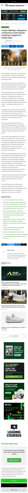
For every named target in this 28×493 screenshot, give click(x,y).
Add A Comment (14, 336)
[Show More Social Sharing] (25, 46)
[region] (14, 479)
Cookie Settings (14, 485)
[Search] (26, 5)
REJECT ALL (14, 489)
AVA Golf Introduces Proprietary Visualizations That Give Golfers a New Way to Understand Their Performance (13, 284)
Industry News (5, 27)
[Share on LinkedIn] (12, 46)
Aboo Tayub (8, 40)
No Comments (5, 42)
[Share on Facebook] (20, 46)
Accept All (14, 480)
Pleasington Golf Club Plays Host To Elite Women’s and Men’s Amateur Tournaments (13, 306)
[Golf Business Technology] (14, 5)
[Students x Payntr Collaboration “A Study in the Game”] (14, 318)
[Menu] (2, 5)
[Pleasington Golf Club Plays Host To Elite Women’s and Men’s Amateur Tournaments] (14, 297)
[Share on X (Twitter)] (5, 46)
